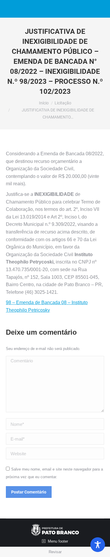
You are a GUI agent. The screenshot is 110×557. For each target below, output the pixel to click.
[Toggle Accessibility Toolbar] (98, 545)
